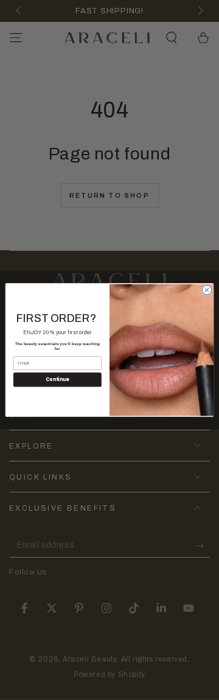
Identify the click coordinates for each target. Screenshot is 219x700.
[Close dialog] (206, 290)
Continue (57, 379)
